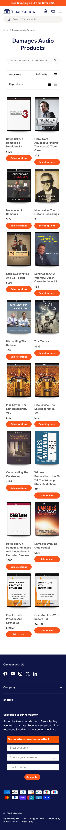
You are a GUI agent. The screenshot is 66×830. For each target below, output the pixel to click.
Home (6, 30)
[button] (53, 11)
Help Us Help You (11, 819)
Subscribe (32, 777)
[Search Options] (56, 60)
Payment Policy (10, 822)
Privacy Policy (27, 822)
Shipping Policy (37, 819)
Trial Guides (16, 813)
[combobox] (33, 19)
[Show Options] (54, 757)
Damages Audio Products (23, 30)
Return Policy (54, 819)
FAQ (25, 819)
